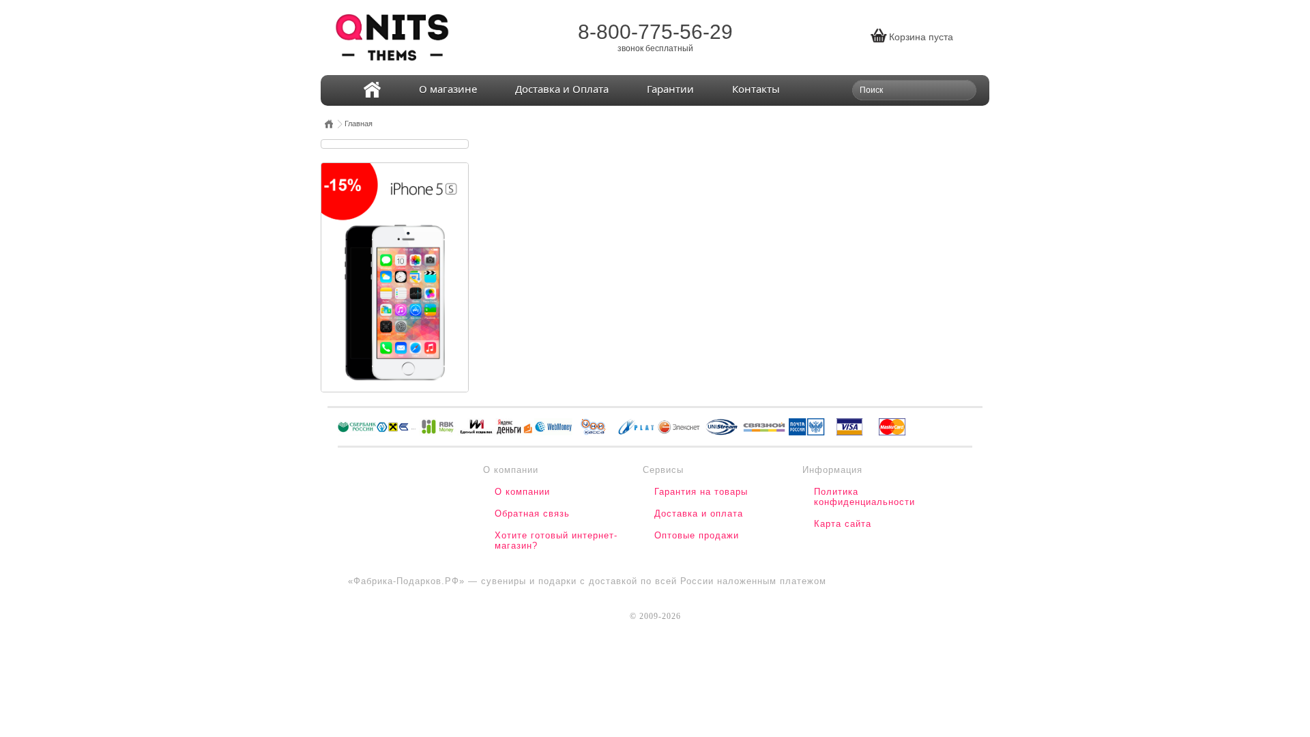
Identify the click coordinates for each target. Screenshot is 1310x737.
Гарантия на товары (701, 492)
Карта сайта (842, 524)
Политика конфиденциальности (864, 497)
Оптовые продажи (696, 535)
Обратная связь (532, 513)
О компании (522, 492)
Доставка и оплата (698, 513)
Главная (359, 123)
